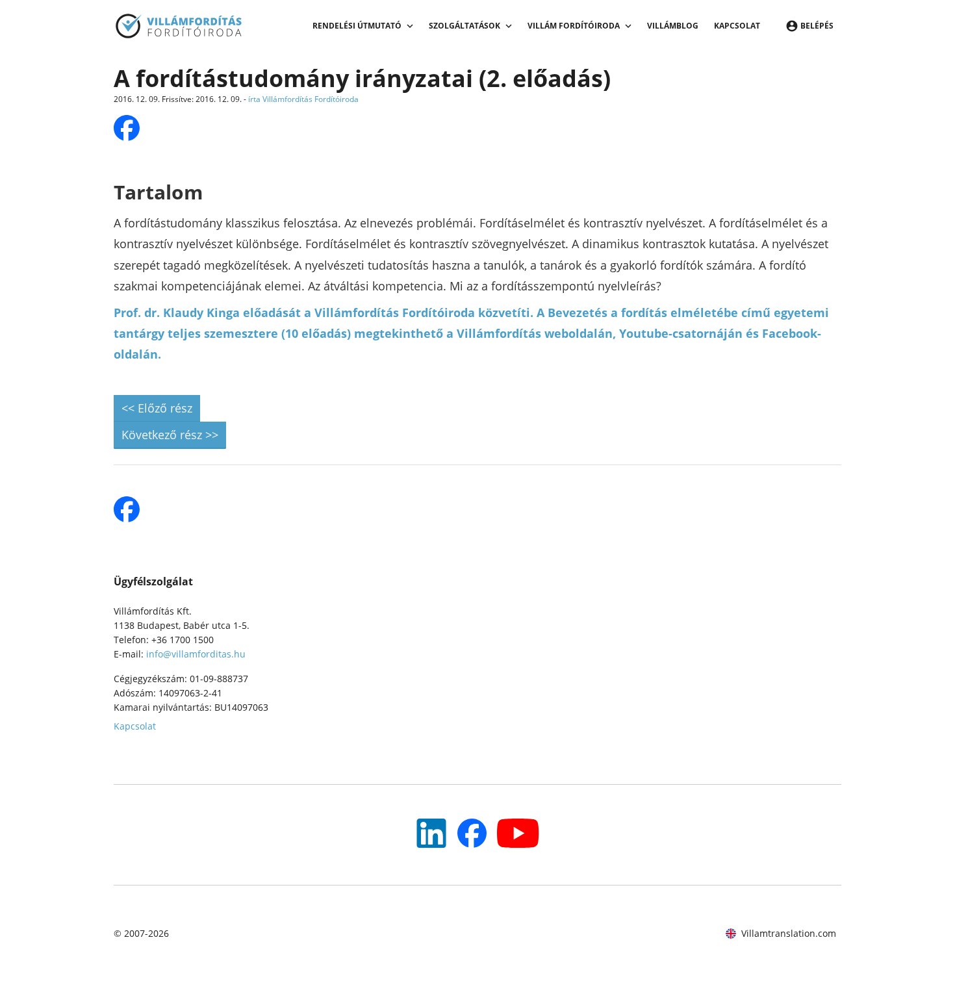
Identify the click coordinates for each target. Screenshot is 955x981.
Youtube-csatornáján (681, 333)
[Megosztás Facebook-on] (127, 128)
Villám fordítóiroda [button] (574, 25)
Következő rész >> (169, 434)
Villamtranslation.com (788, 933)
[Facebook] (472, 833)
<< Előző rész (156, 408)
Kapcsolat (737, 25)
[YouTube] (431, 833)
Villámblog (672, 25)
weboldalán (578, 333)
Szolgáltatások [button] (464, 25)
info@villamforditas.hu (196, 654)
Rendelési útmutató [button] (356, 25)
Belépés (817, 25)
